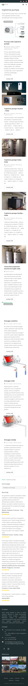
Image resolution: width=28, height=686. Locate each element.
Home (3, 479)
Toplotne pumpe (8, 21)
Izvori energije (9, 323)
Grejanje (13, 46)
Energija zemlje (10, 440)
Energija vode (9, 381)
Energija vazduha (10, 321)
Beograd (8, 46)
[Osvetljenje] (22, 669)
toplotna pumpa (8, 49)
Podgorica (15, 48)
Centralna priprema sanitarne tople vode (12, 268)
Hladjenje (17, 46)
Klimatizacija (7, 48)
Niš (11, 48)
